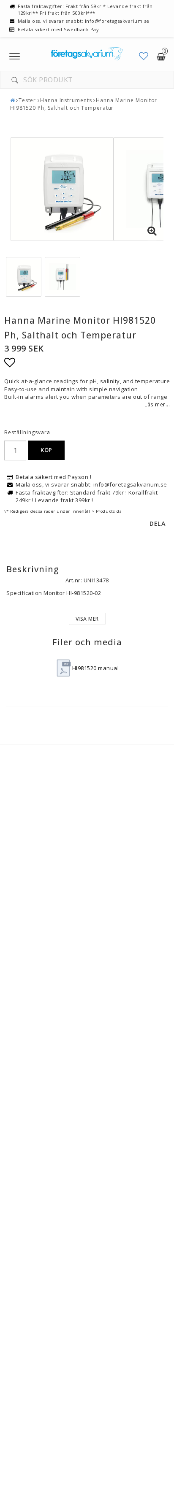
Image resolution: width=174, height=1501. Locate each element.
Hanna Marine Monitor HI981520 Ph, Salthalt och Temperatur (83, 104)
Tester (27, 100)
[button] (144, 55)
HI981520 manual (95, 668)
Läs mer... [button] (157, 404)
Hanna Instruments (66, 100)
